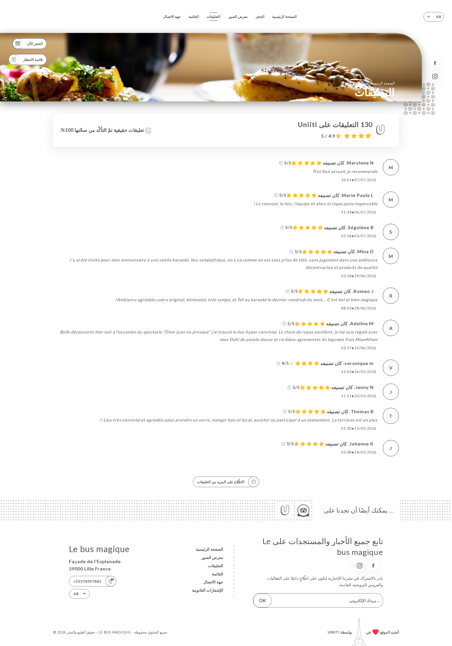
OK (262, 600)
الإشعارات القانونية (207, 590)
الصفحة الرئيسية (284, 16)
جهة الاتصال (172, 16)
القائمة (194, 16)
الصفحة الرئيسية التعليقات (374, 82)
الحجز (260, 16)
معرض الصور (238, 16)
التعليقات (213, 16)
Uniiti (334, 632)
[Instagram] (435, 76)
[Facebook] (435, 63)
